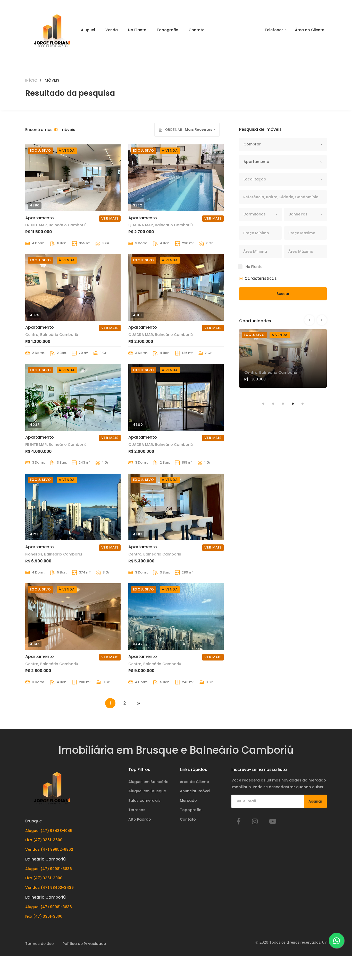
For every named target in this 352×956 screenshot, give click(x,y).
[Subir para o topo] (337, 918)
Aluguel (88, 29)
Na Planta (137, 29)
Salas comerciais (144, 800)
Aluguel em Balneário (148, 781)
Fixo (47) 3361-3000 (43, 878)
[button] (258, 278)
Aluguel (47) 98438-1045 (48, 830)
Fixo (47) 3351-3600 (43, 839)
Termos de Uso (39, 943)
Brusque (33, 821)
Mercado (188, 800)
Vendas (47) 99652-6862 (49, 849)
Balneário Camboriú (45, 859)
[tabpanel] (283, 362)
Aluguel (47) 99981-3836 (48, 868)
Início (31, 80)
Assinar (315, 801)
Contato (197, 29)
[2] (138, 703)
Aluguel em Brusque (147, 791)
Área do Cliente (309, 29)
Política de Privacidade (84, 943)
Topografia (167, 29)
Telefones (274, 29)
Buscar (283, 293)
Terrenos (136, 809)
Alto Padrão (139, 819)
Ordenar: (174, 129)
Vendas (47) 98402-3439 (49, 887)
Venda (111, 29)
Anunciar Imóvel (195, 791)
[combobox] (202, 129)
